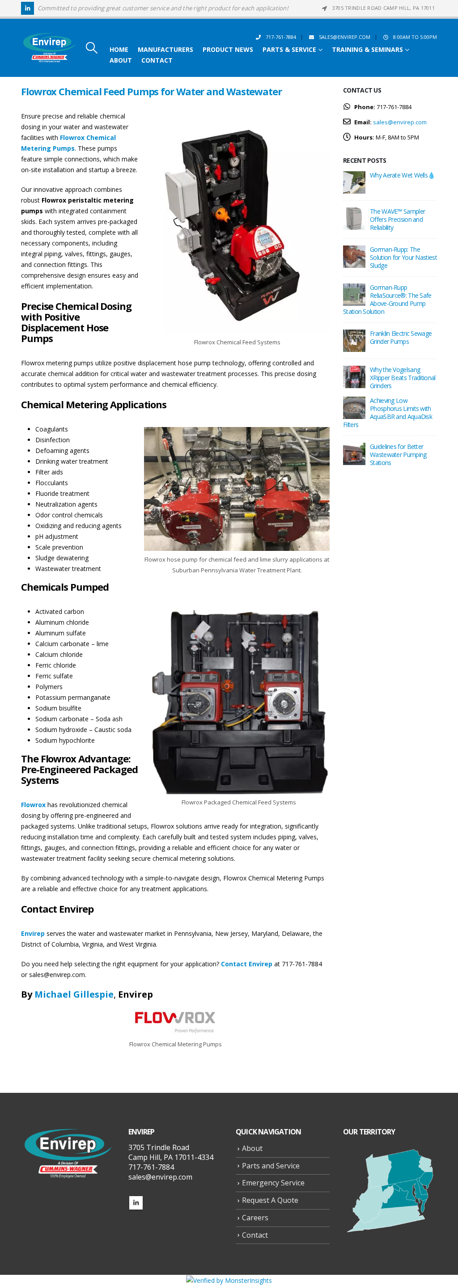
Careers (255, 1218)
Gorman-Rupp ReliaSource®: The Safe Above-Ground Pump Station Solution (387, 299)
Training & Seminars (367, 50)
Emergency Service (273, 1183)
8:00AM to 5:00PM (415, 37)
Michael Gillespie (74, 994)
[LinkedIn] (27, 8)
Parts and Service (271, 1166)
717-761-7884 (281, 37)
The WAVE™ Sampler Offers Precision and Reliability (397, 219)
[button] (91, 48)
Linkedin (136, 1203)
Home (119, 50)
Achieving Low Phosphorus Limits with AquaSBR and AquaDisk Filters (387, 412)
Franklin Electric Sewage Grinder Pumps (401, 337)
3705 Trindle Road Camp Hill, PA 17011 (383, 7)
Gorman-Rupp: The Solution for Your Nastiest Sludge (403, 257)
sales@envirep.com (344, 37)
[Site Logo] (49, 48)
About (121, 60)
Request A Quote (270, 1200)
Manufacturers (165, 50)
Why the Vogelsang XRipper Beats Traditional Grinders (403, 377)
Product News (228, 50)
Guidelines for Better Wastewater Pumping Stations (398, 454)
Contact (157, 60)
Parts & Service (289, 50)
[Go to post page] (354, 182)
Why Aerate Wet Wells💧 (402, 175)
